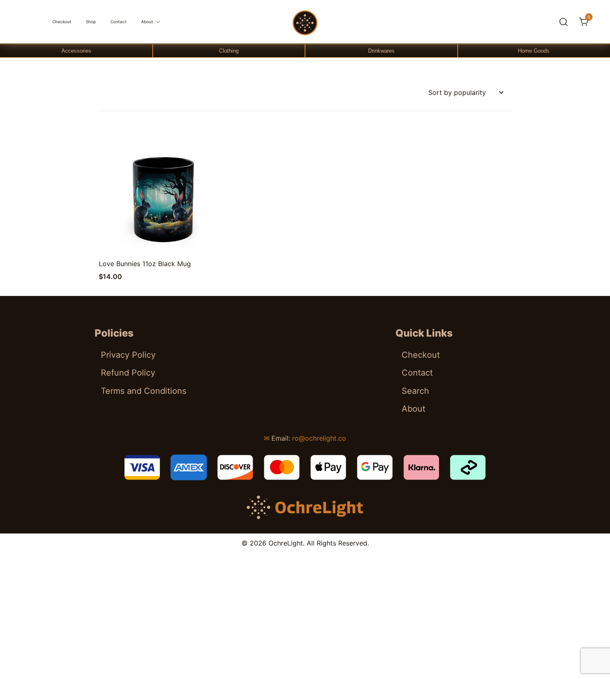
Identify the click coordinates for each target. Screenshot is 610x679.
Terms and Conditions (143, 391)
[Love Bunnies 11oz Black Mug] (163, 192)
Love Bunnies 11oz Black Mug (145, 263)
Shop (91, 21)
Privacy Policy (128, 355)
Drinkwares (381, 51)
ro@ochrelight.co (319, 438)
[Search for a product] (564, 21)
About (147, 21)
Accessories (76, 51)
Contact (118, 21)
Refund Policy (128, 373)
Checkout (61, 21)
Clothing (229, 51)
